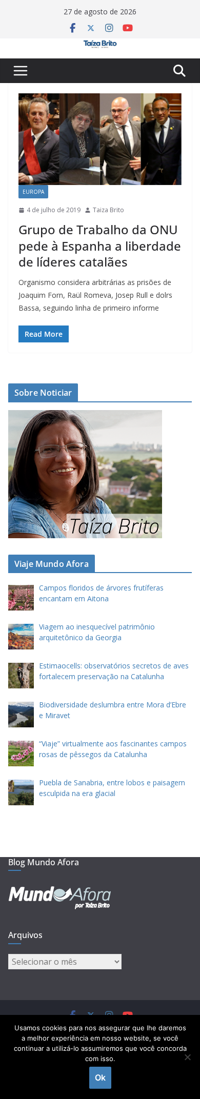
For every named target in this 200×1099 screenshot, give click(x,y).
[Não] (187, 1057)
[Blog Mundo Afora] (100, 45)
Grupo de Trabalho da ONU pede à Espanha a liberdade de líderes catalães (99, 245)
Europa (33, 191)
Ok (100, 1077)
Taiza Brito (108, 210)
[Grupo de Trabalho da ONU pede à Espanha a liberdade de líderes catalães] (100, 139)
